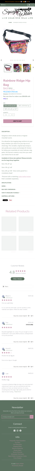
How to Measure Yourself (10, 192)
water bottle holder (24, 176)
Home (10, 22)
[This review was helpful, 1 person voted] (28, 316)
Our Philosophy (17, 444)
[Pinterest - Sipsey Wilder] (20, 431)
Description (6, 131)
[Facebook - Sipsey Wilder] (15, 431)
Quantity (5, 112)
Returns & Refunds (17, 448)
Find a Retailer (18, 458)
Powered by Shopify (17, 465)
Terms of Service (17, 452)
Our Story (17, 442)
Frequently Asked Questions (17, 440)
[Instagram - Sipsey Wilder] (17, 431)
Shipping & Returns (8, 196)
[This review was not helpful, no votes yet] (31, 316)
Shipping (5, 94)
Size (4, 103)
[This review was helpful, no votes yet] (28, 342)
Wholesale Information (17, 454)
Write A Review (17, 279)
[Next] (33, 60)
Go (32, 417)
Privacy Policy (17, 450)
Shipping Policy (17, 446)
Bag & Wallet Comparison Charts (17, 456)
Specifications (6, 182)
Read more (17, 392)
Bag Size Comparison (8, 189)
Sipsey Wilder (20, 463)
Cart (31, 4)
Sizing (4, 186)
